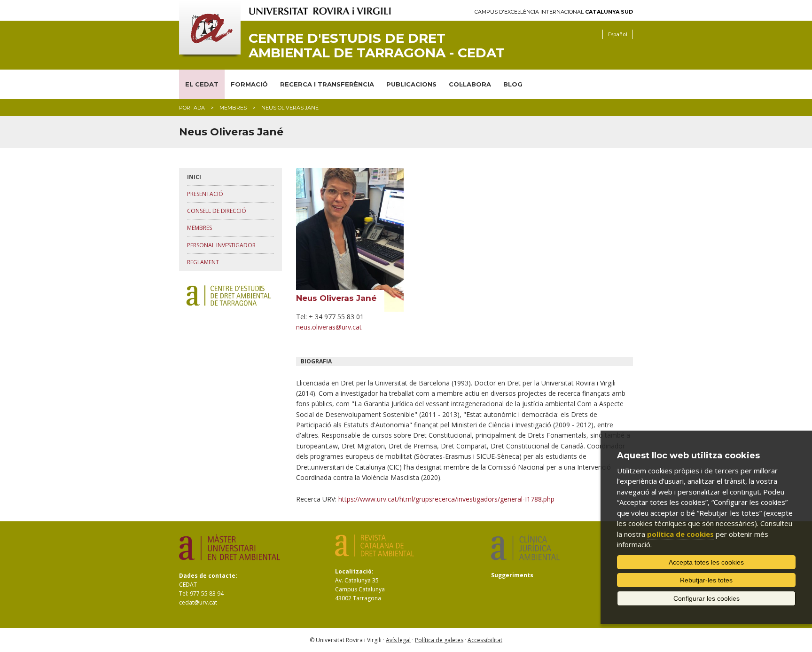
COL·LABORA (470, 84)
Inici (194, 177)
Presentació (205, 194)
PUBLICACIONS (411, 84)
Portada (192, 107)
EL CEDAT (202, 84)
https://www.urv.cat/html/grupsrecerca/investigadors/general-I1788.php (446, 499)
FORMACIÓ (249, 84)
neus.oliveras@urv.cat (329, 326)
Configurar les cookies (706, 598)
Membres (199, 228)
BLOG (513, 84)
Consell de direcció (216, 211)
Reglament (203, 262)
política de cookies (680, 534)
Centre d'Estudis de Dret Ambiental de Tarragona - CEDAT (377, 45)
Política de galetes (439, 640)
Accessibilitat (485, 640)
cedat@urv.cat (198, 602)
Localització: (354, 571)
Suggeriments (512, 575)
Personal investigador (221, 245)
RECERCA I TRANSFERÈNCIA (327, 84)
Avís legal (398, 640)
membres (233, 107)
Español (617, 34)
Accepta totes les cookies (706, 562)
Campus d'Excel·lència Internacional (554, 12)
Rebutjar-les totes (706, 580)
